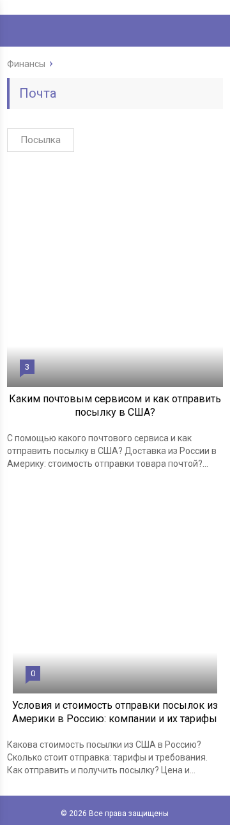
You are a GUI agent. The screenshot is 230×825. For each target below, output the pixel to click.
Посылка (40, 140)
